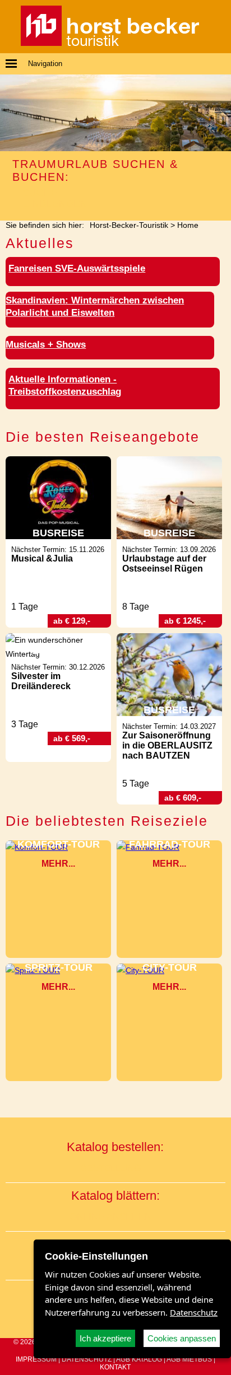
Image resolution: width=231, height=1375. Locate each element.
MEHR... (58, 863)
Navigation (45, 63)
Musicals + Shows (46, 344)
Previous (10, 113)
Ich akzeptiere (105, 1338)
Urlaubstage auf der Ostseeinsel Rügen (164, 563)
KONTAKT (115, 1367)
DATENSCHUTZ (87, 1359)
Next (221, 113)
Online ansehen (110, 1217)
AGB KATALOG (139, 1359)
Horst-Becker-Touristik (129, 225)
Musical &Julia (42, 558)
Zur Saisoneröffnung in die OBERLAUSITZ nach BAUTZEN (167, 745)
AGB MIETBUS (189, 1359)
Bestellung (110, 1168)
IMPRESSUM (36, 1359)
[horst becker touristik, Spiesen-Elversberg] (110, 43)
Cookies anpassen (181, 1338)
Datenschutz (194, 1312)
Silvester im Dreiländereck (41, 681)
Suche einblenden (54, 198)
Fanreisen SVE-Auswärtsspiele (76, 268)
